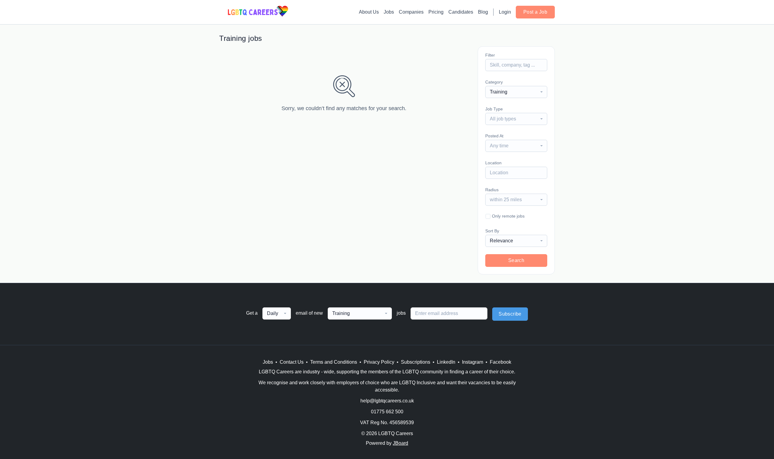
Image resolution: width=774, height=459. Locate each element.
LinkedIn (446, 362)
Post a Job (535, 12)
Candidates (460, 12)
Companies (411, 12)
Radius (492, 189)
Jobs (389, 12)
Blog (483, 12)
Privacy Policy (379, 362)
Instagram (472, 362)
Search (516, 260)
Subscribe (510, 313)
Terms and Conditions (333, 362)
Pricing (436, 12)
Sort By (492, 230)
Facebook (500, 362)
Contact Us (292, 362)
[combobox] (516, 92)
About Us (369, 12)
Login (505, 12)
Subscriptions (415, 362)
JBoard (400, 443)
